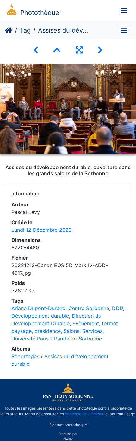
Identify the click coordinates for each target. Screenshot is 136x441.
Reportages (25, 356)
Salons (71, 331)
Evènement (85, 323)
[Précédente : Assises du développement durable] (36, 50)
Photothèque (39, 12)
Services (92, 331)
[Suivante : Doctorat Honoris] (100, 50)
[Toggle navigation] (124, 10)
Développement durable (40, 316)
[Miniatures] (57, 50)
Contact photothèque (68, 424)
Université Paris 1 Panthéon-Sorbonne (56, 338)
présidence (47, 331)
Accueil (8, 30)
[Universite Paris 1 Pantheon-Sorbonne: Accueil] (68, 400)
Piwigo (68, 438)
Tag (25, 30)
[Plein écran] (79, 50)
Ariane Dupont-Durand (38, 308)
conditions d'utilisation (84, 414)
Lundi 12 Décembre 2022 (41, 230)
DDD (117, 308)
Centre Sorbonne (88, 308)
